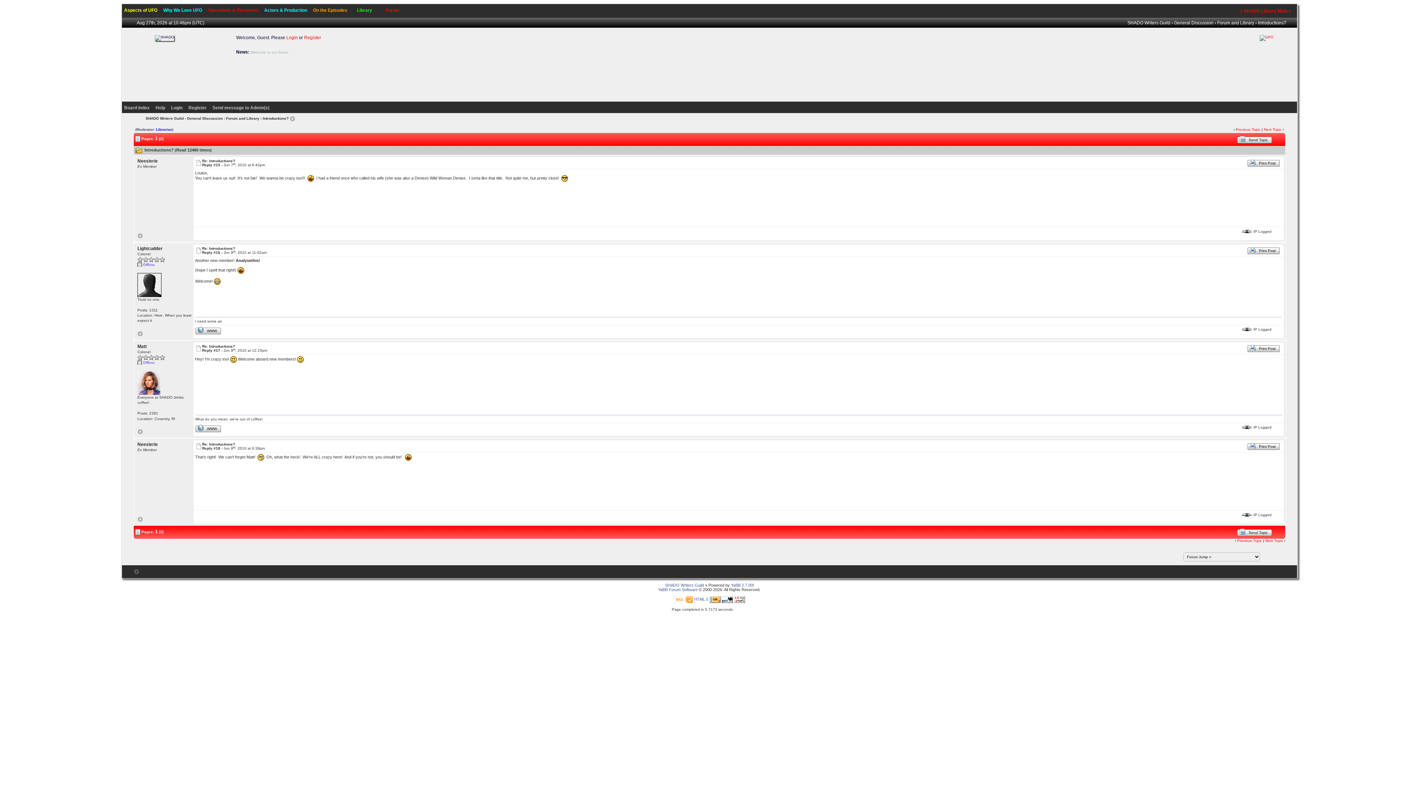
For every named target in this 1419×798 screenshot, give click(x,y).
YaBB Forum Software (678, 589)
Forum (392, 10)
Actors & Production (285, 10)
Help (160, 107)
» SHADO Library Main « (1265, 11)
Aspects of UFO (140, 10)
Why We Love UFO (182, 10)
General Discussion (1194, 22)
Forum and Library (1235, 22)
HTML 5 (701, 599)
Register (312, 37)
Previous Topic (1248, 129)
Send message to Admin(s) (240, 107)
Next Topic (1273, 129)
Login (292, 37)
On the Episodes (330, 10)
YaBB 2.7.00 (742, 585)
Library (364, 10)
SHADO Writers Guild (1148, 22)
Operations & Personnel (233, 10)
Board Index (137, 107)
